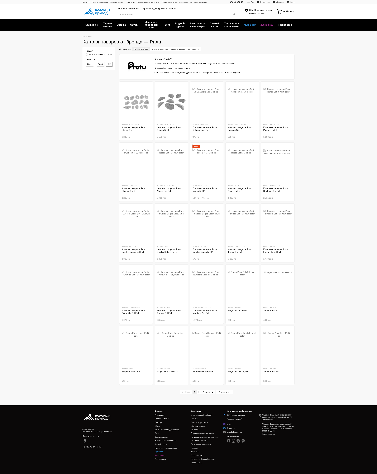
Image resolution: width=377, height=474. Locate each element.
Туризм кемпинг (107, 24)
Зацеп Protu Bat (271, 310)
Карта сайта (196, 463)
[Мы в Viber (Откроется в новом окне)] (242, 2)
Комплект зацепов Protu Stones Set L (169, 128)
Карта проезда (268, 434)
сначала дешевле (160, 49)
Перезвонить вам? (257, 14)
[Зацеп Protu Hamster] (206, 346)
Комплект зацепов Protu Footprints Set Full (275, 250)
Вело (167, 25)
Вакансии (195, 452)
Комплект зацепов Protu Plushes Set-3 (275, 128)
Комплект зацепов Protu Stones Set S (134, 128)
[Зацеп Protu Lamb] (136, 346)
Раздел (89, 51)
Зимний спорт (214, 24)
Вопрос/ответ (197, 455)
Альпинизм (91, 25)
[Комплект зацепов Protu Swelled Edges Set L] (171, 224)
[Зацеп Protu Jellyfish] (242, 285)
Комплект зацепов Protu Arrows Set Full (169, 311)
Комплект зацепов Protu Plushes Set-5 (134, 189)
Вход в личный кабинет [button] (201, 415)
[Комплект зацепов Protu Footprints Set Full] (277, 224)
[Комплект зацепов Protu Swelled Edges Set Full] (136, 224)
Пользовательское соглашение (175, 2)
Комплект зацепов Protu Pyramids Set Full (134, 311)
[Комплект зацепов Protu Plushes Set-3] (277, 102)
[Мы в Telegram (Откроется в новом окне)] (238, 2)
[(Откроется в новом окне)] (84, 441)
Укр (248, 2)
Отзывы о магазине (198, 2)
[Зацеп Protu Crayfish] (242, 346)
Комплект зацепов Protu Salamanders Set (204, 128)
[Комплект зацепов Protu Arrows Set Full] (171, 285)
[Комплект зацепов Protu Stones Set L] (171, 102)
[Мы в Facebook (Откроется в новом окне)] (231, 2)
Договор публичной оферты (203, 459)
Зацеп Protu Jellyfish (238, 310)
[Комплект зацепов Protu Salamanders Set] (206, 102)
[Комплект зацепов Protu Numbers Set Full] (206, 285)
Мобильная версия (93, 447)
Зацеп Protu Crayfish (238, 371)
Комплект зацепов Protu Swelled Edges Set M (204, 250)
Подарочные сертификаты (148, 2)
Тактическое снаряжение (231, 24)
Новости (194, 448)
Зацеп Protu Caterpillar (168, 371)
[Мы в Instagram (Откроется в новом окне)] (235, 2)
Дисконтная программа (201, 444)
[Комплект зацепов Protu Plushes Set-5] (136, 163)
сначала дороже (178, 49)
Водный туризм (180, 24)
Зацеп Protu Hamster (202, 371)
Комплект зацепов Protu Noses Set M (204, 189)
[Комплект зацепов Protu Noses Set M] (206, 163)
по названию (193, 49)
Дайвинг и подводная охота (151, 25)
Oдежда (121, 25)
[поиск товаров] (234, 14)
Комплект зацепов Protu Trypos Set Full (240, 250)
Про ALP (86, 2)
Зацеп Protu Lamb (131, 371)
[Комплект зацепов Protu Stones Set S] (136, 102)
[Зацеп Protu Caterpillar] (171, 346)
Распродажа (285, 25)
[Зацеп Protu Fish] (277, 346)
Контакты (131, 2)
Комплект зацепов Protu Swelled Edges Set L (169, 250)
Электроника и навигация (197, 24)
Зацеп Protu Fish (271, 371)
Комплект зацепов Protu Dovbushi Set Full (275, 189)
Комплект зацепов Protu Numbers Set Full (204, 311)
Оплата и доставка (100, 2)
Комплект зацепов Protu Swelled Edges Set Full (134, 250)
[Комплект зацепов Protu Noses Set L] (242, 163)
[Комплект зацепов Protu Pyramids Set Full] (136, 285)
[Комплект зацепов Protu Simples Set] (242, 102)
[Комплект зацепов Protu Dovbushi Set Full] (277, 163)
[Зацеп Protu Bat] (277, 285)
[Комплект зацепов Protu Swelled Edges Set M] (206, 224)
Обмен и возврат (117, 2)
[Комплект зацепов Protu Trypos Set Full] (242, 224)
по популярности (141, 49)
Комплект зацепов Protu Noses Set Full (169, 189)
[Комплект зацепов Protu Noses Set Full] (171, 163)
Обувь (134, 25)
